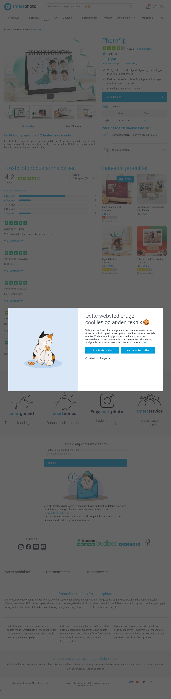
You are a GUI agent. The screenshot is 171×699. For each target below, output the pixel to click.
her (144, 342)
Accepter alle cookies (102, 350)
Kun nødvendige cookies (138, 350)
